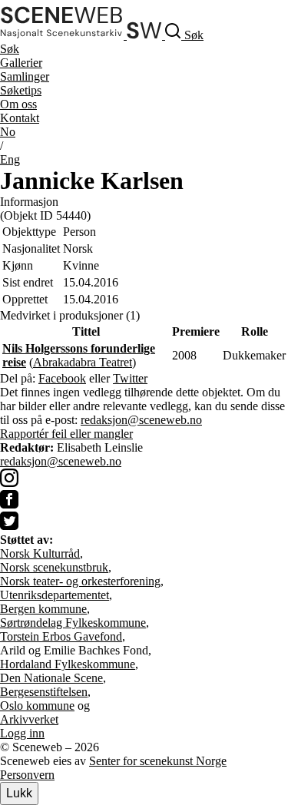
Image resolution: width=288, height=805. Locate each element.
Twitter (130, 378)
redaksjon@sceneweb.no (141, 419)
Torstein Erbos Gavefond (61, 636)
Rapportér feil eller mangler (66, 433)
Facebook (62, 378)
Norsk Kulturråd (40, 553)
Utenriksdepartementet (54, 594)
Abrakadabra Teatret (82, 362)
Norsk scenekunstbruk (54, 567)
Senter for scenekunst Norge (158, 760)
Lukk (19, 793)
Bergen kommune (43, 608)
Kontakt (19, 117)
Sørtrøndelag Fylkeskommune (73, 622)
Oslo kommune (37, 705)
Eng (10, 159)
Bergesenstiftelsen (44, 691)
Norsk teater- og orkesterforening (80, 581)
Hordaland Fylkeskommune (67, 664)
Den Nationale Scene (51, 677)
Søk (9, 48)
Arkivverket (29, 719)
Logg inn (22, 733)
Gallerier (21, 62)
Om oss (18, 104)
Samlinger (24, 76)
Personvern (27, 774)
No (7, 131)
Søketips (20, 90)
